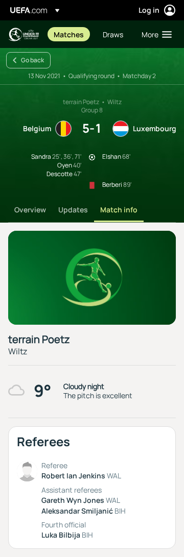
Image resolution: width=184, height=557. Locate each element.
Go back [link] (32, 60)
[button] (154, 34)
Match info (118, 209)
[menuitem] (69, 34)
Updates (73, 209)
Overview (30, 209)
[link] (68, 34)
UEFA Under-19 (23, 34)
